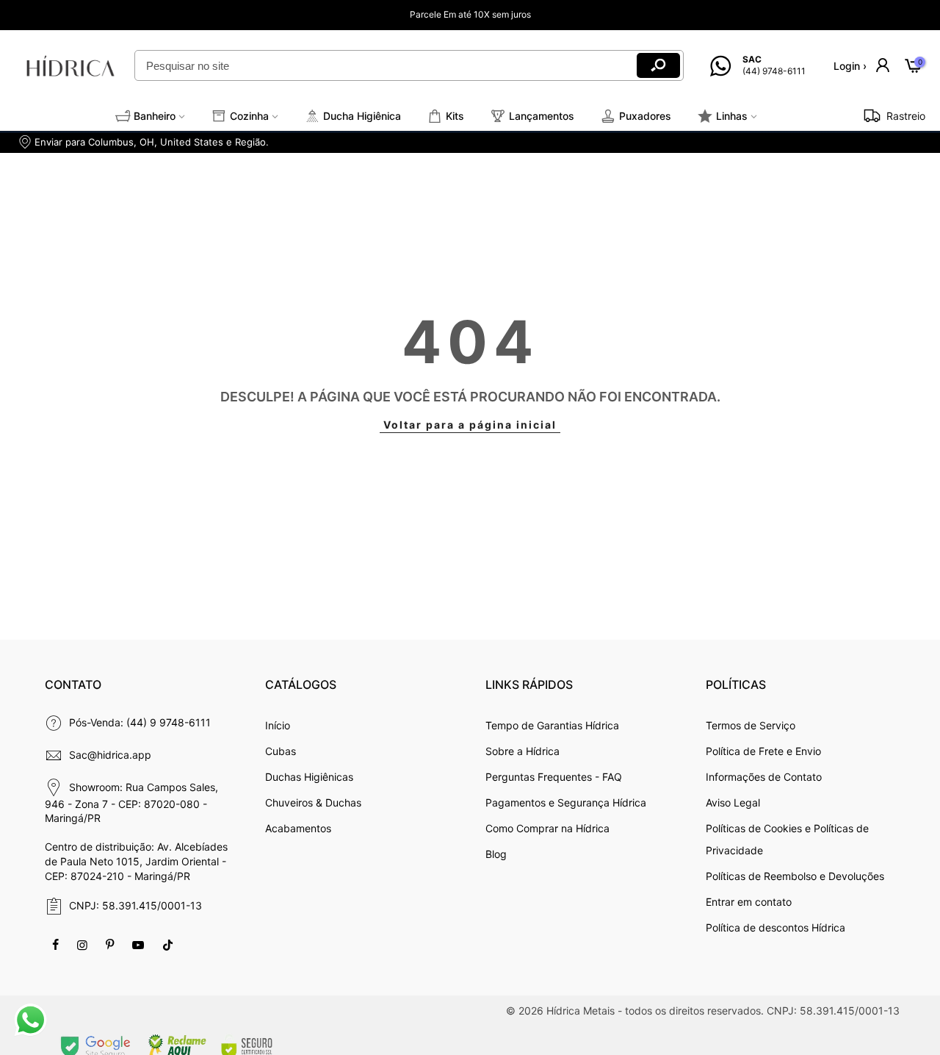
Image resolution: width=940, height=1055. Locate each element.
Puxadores (645, 116)
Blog (496, 854)
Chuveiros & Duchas (313, 802)
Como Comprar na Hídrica (547, 828)
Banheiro (155, 116)
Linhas (732, 116)
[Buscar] (658, 65)
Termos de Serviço (750, 725)
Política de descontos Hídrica (775, 927)
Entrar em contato (749, 901)
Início (277, 725)
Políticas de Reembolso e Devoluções (795, 876)
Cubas (280, 751)
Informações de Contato (764, 776)
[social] (57, 944)
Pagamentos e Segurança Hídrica (565, 802)
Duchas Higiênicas (309, 776)
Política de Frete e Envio (763, 751)
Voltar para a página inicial (470, 424)
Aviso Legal (733, 802)
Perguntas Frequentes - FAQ (553, 776)
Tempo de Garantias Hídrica (552, 725)
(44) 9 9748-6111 (168, 722)
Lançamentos (541, 116)
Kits (455, 116)
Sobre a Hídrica (522, 751)
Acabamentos (298, 828)
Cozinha (249, 116)
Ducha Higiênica (362, 116)
